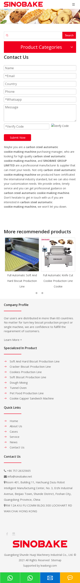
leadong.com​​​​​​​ (49, 565)
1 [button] (37, 293)
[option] (35, 263)
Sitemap (56, 560)
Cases (14, 431)
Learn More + (13, 340)
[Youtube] (13, 534)
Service (14, 437)
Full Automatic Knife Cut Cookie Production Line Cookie (35, 280)
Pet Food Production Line (27, 393)
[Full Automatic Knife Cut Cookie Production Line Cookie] (35, 254)
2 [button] (43, 293)
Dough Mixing (19, 382)
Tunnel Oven (18, 388)
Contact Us (17, 447)
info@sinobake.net (20, 476)
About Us (16, 426)
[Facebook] (7, 534)
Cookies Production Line (26, 372)
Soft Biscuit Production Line (28, 377)
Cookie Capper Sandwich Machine (32, 398)
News (13, 442)
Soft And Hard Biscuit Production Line (35, 361)
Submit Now (17, 137)
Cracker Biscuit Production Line (30, 366)
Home (14, 421)
